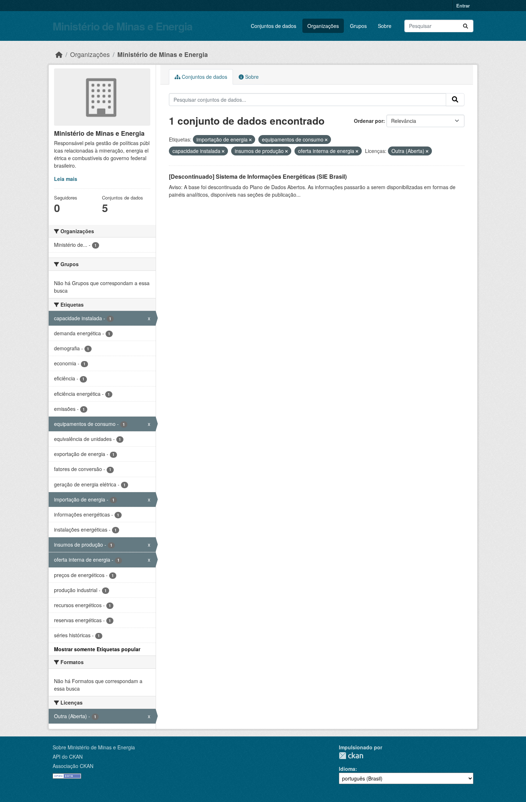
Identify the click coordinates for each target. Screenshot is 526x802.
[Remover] (250, 140)
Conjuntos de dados (273, 25)
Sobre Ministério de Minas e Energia (94, 747)
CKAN (351, 755)
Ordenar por (368, 120)
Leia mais (65, 178)
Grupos (358, 25)
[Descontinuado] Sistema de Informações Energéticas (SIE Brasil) (258, 176)
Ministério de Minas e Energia (123, 26)
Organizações (323, 25)
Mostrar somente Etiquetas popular (97, 649)
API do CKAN (68, 756)
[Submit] (465, 26)
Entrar (463, 5)
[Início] (59, 54)
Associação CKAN (73, 765)
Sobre (384, 25)
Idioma (347, 768)
